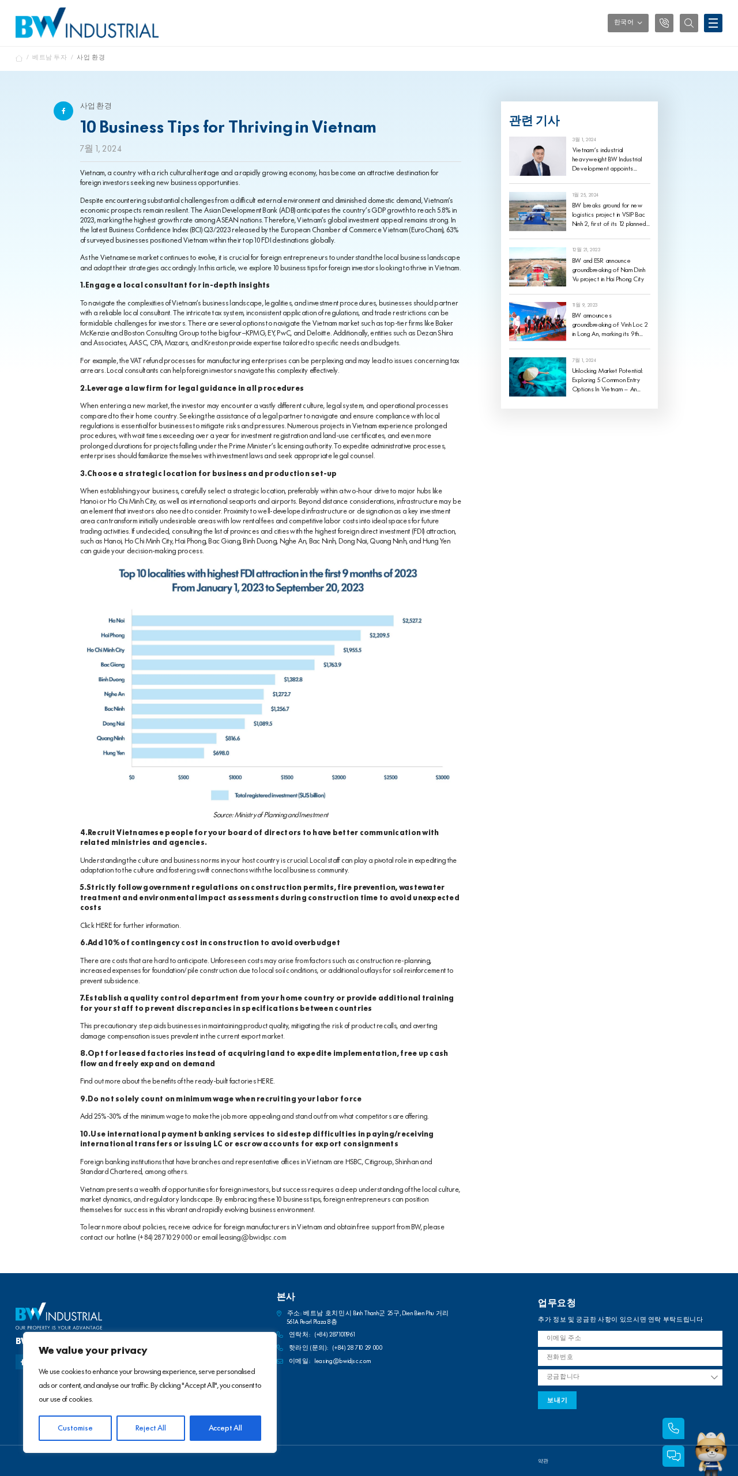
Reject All (150, 1428)
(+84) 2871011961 (335, 1335)
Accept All (225, 1428)
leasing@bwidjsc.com (252, 1237)
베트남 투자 (49, 58)
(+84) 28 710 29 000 (165, 1237)
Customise (75, 1428)
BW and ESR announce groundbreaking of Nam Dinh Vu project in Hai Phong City (609, 270)
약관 (543, 1461)
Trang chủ (19, 58)
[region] (150, 1392)
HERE (104, 926)
